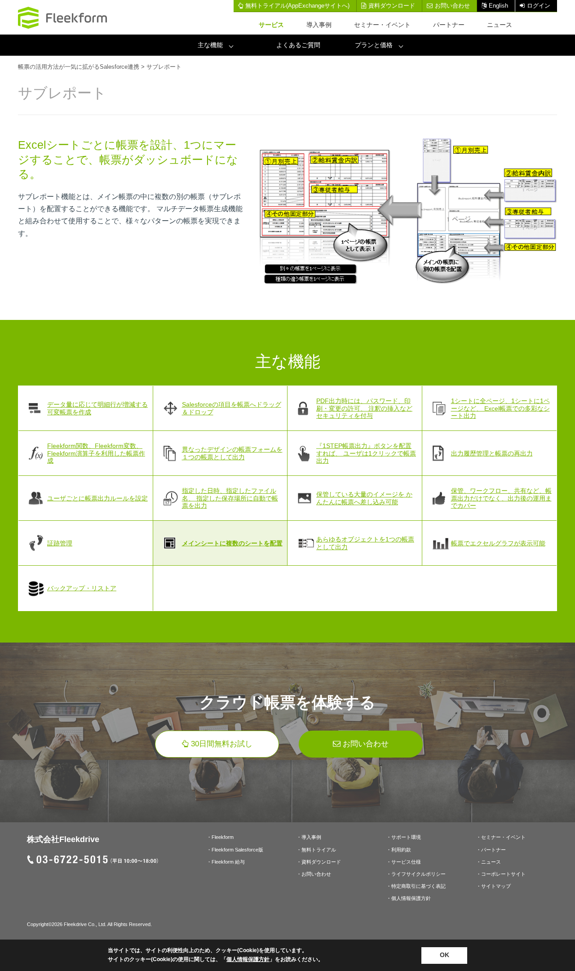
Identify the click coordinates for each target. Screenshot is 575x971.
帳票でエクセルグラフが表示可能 (498, 542)
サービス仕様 (406, 862)
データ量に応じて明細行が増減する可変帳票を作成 (97, 408)
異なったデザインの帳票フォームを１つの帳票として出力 (232, 453)
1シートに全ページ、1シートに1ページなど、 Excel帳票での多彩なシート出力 (500, 408)
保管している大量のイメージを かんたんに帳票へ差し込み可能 (364, 498)
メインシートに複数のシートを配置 (232, 542)
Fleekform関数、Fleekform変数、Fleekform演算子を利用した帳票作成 (96, 453)
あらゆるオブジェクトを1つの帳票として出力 (365, 543)
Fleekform (223, 837)
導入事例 (319, 24)
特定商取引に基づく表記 (418, 886)
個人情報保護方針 (411, 898)
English (498, 5)
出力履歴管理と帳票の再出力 (492, 453)
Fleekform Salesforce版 (237, 849)
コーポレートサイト (503, 874)
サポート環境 (406, 837)
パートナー (448, 24)
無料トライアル (318, 849)
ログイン (538, 5)
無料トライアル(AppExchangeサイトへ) (297, 5)
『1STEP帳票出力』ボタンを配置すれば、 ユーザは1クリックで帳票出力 (366, 453)
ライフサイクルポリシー (418, 874)
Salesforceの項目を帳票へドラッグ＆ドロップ (231, 408)
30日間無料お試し (221, 744)
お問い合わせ (452, 5)
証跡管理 (59, 542)
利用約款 (401, 849)
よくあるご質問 (298, 45)
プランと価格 (374, 45)
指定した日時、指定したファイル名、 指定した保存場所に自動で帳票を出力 (230, 498)
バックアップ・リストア (81, 588)
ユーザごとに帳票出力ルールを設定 (97, 497)
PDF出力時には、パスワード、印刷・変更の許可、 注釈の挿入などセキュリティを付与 (364, 408)
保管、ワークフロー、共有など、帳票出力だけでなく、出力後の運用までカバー (501, 498)
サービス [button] (271, 24)
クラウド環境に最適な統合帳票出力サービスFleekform (63, 18)
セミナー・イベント (382, 24)
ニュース (499, 24)
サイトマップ (496, 886)
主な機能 (210, 45)
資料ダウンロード (391, 5)
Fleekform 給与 (228, 862)
